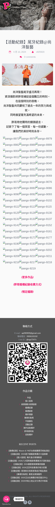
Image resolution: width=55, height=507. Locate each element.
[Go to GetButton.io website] (6, 504)
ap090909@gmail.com (31, 333)
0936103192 (32, 336)
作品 (13, 22)
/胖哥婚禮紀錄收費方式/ (27, 284)
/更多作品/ (27, 277)
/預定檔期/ (27, 291)
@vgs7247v (31, 339)
